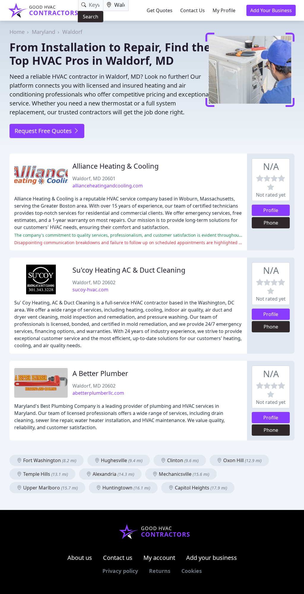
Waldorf (72, 31)
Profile (270, 210)
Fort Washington (49, 460)
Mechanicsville (183, 474)
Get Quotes (159, 10)
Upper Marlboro (50, 487)
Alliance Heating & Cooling (115, 166)
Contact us (117, 558)
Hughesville (121, 460)
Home (17, 31)
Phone (271, 222)
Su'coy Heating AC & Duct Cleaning (128, 270)
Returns (159, 570)
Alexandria (112, 474)
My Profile (224, 10)
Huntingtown (125, 487)
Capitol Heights (200, 487)
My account (159, 558)
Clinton (182, 460)
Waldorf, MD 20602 (93, 282)
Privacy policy (120, 570)
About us (79, 558)
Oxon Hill (242, 460)
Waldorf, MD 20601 (93, 178)
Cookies (191, 570)
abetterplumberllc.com (98, 393)
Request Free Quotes (44, 131)
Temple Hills (45, 474)
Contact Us (192, 10)
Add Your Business (271, 10)
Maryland (43, 31)
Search (90, 16)
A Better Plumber (100, 373)
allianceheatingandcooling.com (107, 185)
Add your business (211, 558)
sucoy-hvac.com (90, 289)
